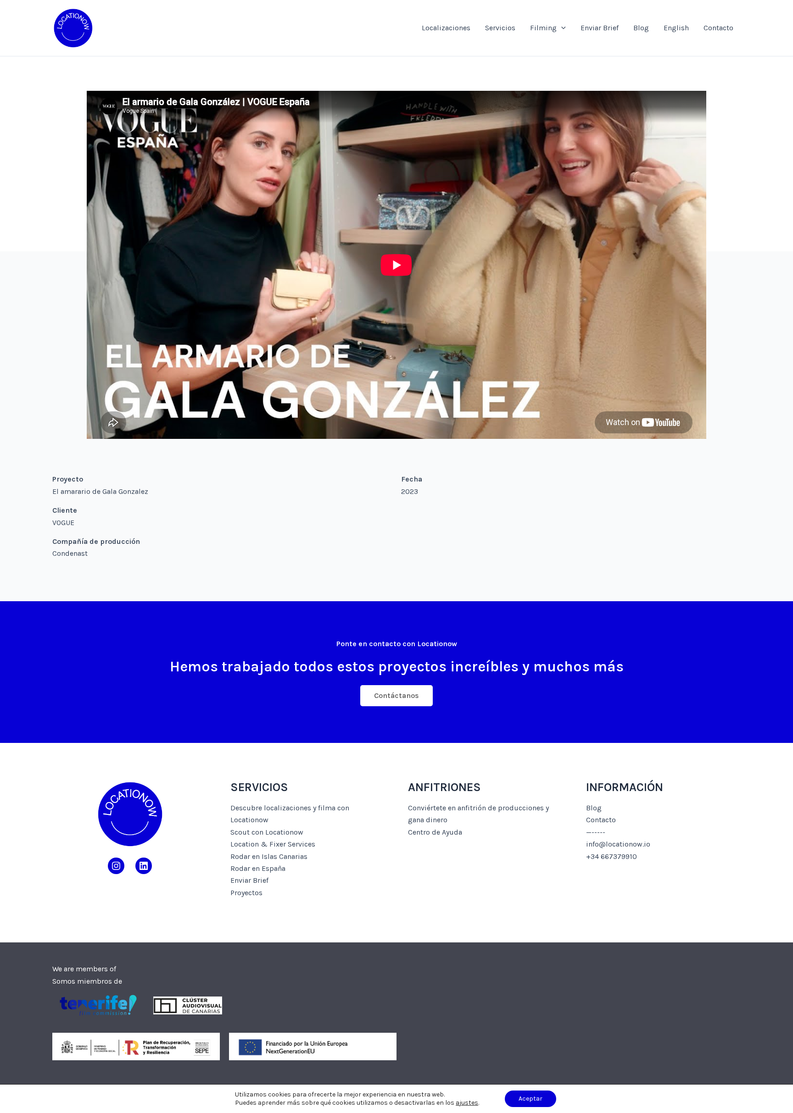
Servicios (500, 27)
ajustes (467, 1103)
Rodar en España (257, 868)
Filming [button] (543, 27)
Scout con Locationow (266, 832)
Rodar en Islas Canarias (268, 856)
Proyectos (246, 892)
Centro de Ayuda (435, 832)
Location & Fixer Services (272, 844)
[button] (561, 28)
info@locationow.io (618, 844)
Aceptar (530, 1098)
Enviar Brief (600, 27)
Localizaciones (446, 27)
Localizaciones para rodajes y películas (205, 28)
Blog (641, 27)
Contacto (718, 27)
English (676, 27)
